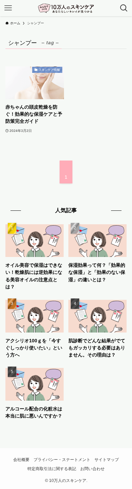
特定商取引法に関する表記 (51, 468)
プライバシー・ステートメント (62, 459)
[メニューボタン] (8, 8)
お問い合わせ (92, 468)
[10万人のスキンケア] (66, 8)
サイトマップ (106, 459)
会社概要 (21, 459)
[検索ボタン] (124, 8)
